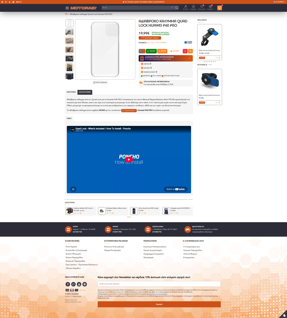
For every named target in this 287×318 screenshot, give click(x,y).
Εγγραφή (159, 304)
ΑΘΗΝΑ (147, 68)
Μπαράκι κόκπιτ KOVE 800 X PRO (181, 208)
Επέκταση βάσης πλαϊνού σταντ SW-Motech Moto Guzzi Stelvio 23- (117, 208)
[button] (176, 7)
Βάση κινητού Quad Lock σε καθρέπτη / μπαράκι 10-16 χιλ (210, 95)
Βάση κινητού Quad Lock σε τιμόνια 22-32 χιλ (210, 50)
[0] (219, 7)
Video (69, 118)
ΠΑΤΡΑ (146, 64)
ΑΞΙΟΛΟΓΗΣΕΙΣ (85, 92)
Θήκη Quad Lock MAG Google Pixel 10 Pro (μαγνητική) (149, 208)
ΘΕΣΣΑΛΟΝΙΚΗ (149, 72)
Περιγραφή (71, 92)
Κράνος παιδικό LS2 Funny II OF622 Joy (84, 208)
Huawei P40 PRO (145, 110)
